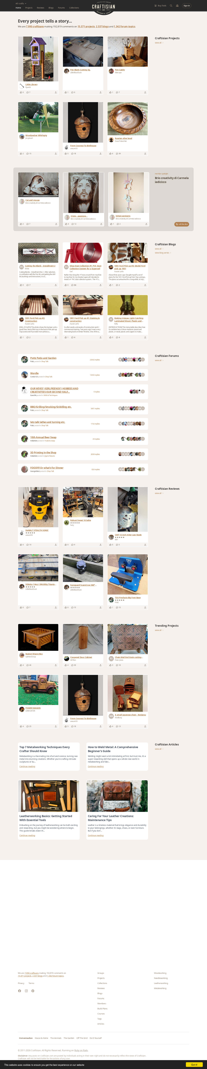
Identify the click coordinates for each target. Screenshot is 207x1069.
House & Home (41, 1038)
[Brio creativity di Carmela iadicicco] (22, 201)
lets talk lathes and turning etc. (47, 422)
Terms (31, 983)
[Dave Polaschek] (112, 139)
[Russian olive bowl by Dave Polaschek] (128, 118)
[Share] (56, 92)
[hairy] (67, 522)
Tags (99, 1018)
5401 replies (95, 408)
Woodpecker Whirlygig (36, 135)
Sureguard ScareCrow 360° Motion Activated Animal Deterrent (82, 585)
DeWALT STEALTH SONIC (36, 530)
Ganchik (33, 395)
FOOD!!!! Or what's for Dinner (46, 467)
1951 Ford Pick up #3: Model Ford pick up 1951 (129, 267)
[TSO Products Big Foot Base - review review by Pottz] (128, 574)
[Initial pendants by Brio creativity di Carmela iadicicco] (128, 192)
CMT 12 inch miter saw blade (128, 534)
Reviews (40, 7)
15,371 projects (86, 26)
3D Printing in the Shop (43, 452)
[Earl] (67, 267)
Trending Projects (167, 626)
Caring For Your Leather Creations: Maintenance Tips (111, 818)
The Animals (55, 1038)
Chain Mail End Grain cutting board (128, 657)
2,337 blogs (102, 26)
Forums (61, 7)
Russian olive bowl (123, 138)
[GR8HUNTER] (22, 709)
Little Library (31, 84)
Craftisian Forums (167, 356)
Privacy (21, 983)
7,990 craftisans (35, 26)
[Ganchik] (24, 390)
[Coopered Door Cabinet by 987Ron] (83, 639)
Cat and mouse (32, 200)
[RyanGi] (22, 85)
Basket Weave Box (34, 653)
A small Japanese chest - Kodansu (130, 714)
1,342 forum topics (124, 26)
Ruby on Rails (81, 1050)
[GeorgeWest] (24, 469)
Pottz (32, 361)
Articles (100, 1023)
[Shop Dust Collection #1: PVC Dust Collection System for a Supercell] (83, 253)
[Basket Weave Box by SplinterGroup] (38, 637)
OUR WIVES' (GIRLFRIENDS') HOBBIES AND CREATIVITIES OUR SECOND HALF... (54, 390)
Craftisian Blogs (165, 244)
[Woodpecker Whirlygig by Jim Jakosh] (38, 117)
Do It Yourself (96, 1038)
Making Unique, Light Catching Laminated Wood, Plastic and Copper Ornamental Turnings (128, 319)
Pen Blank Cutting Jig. (80, 69)
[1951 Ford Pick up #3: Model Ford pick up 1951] (128, 253)
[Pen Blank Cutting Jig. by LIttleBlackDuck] (83, 52)
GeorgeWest (35, 471)
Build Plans (102, 1008)
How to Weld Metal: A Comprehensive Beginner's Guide (113, 749)
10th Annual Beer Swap (43, 437)
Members (101, 1003)
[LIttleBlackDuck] (67, 71)
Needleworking (161, 978)
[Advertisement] (102, 911)
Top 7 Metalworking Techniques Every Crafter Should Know (44, 749)
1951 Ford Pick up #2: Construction (35, 319)
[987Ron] (67, 658)
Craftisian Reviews (167, 489)
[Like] (21, 92)
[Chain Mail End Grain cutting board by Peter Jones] (128, 639)
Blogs (51, 7)
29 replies (96, 439)
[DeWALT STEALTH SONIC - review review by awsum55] (38, 507)
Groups (100, 973)
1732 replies (95, 424)
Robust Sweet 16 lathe (80, 520)
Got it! (194, 1064)
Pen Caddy (120, 69)
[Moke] (22, 267)
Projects (28, 7)
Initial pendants (123, 216)
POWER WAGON (32, 708)
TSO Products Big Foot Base (128, 597)
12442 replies (95, 375)
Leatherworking (161, 983)
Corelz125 (34, 376)
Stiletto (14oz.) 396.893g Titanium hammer (40, 584)
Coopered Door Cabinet (81, 657)
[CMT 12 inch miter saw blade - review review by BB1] (128, 509)
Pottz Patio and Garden (43, 358)
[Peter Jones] (112, 658)
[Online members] (177, 5)
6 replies (97, 392)
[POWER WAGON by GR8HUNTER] (38, 690)
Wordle (34, 373)
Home (18, 7)
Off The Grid (81, 1038)
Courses (101, 1013)
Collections (74, 7)
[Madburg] (112, 716)
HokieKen (34, 441)
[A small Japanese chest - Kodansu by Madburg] (128, 693)
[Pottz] (24, 359)
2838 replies (95, 454)
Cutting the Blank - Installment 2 (40, 265)
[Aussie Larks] (111, 267)
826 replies (96, 469)
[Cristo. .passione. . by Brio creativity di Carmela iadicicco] (83, 192)
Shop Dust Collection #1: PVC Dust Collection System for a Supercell (85, 267)
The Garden (69, 1038)
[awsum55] (67, 147)
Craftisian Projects (167, 38)
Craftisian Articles (167, 744)
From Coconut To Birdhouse (83, 145)
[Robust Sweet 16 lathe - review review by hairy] (83, 502)
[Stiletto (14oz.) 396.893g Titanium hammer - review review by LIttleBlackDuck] (38, 567)
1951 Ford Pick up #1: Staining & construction (85, 319)
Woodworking (160, 973)
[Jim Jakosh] (22, 136)
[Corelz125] (24, 374)
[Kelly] (111, 319)
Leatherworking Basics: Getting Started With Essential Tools (45, 818)
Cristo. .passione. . (79, 216)
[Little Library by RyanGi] (38, 59)
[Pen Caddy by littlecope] (128, 52)
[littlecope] (112, 71)
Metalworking (160, 988)
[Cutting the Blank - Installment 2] (38, 253)
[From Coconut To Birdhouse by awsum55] (83, 122)
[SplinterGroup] (22, 655)
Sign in (187, 5)
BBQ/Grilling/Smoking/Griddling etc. (51, 406)
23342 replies (95, 360)
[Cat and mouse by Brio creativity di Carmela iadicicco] (38, 184)
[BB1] (112, 537)
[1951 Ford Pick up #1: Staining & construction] (83, 305)
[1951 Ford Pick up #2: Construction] (38, 305)
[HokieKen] (24, 438)
